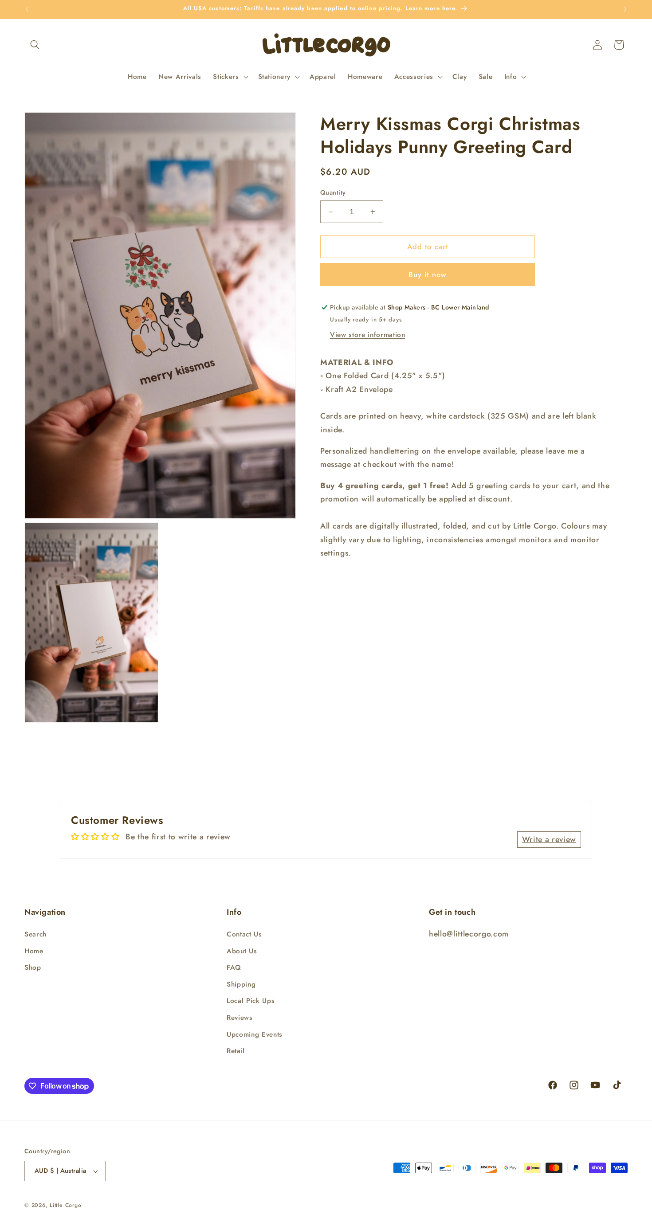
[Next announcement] (625, 9)
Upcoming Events (255, 1034)
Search (35, 934)
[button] (35, 44)
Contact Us (244, 934)
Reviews (240, 1017)
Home (33, 951)
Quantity (333, 192)
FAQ (234, 968)
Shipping (241, 984)
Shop (32, 968)
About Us (242, 951)
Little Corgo (65, 1205)
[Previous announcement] (27, 9)
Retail (236, 1051)
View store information (367, 335)
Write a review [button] (549, 839)
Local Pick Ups (251, 1001)
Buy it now (427, 274)
